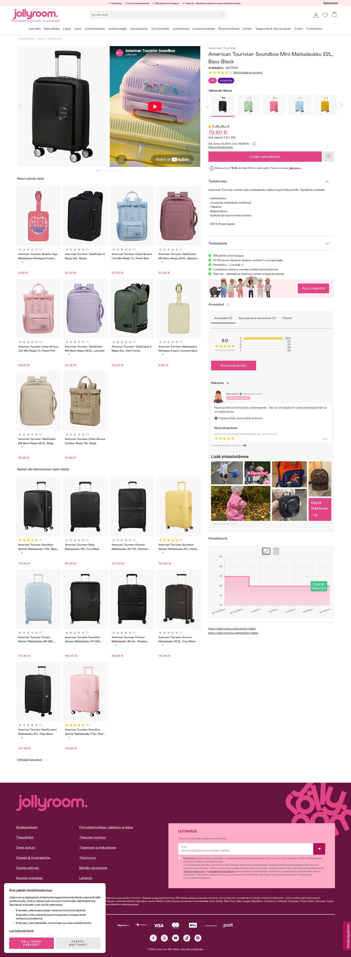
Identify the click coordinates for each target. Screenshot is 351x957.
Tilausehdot (25, 837)
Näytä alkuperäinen (225, 428)
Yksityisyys (87, 858)
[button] (325, 15)
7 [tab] (122, 171)
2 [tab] (102, 171)
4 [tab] (110, 171)
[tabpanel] (62, 106)
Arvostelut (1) (223, 318)
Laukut (41, 38)
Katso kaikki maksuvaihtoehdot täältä (232, 628)
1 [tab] (97, 171)
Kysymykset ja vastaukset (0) (257, 318)
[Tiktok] (186, 938)
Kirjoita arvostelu (233, 365)
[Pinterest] (198, 938)
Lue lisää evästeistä (21, 930)
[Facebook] (153, 938)
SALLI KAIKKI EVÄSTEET (31, 943)
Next (197, 106)
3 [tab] (106, 171)
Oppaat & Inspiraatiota (33, 858)
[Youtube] (175, 938)
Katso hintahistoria (220, 147)
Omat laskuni (25, 847)
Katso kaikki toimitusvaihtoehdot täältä (233, 633)
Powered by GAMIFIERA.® (224, 524)
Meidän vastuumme (93, 868)
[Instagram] (164, 938)
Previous (20, 106)
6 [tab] (118, 171)
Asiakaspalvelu (330, 2)
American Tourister (222, 48)
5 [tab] (114, 171)
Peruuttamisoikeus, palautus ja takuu (106, 827)
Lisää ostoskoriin (265, 156)
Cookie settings (27, 868)
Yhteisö (287, 318)
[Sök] (223, 14)
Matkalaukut (55, 38)
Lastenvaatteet (25, 38)
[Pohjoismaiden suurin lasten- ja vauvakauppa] (35, 13)
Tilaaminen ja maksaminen (97, 847)
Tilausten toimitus (92, 837)
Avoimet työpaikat (29, 878)
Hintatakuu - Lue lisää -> (228, 264)
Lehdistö (85, 878)
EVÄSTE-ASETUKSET (78, 943)
